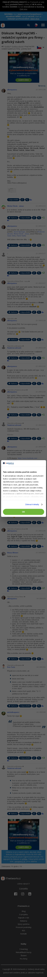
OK (23, 512)
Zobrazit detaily (32, 504)
